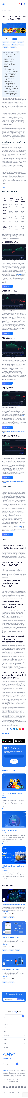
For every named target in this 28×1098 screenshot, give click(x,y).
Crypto (13, 42)
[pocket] (23, 729)
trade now (7, 534)
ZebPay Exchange (8, 1024)
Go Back (6, 733)
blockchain (5, 42)
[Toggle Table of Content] (17, 52)
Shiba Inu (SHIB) (10, 59)
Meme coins (6, 44)
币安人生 (13, 47)
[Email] (20, 729)
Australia (21, 4)
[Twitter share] (8, 729)
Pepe (22, 44)
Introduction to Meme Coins (10, 54)
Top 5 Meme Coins (8, 56)
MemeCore (14, 44)
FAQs (5, 68)
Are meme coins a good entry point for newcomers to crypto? (12, 88)
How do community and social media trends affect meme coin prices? (12, 93)
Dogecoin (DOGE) (10, 58)
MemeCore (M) (9, 61)
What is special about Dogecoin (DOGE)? (11, 74)
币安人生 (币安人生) (10, 64)
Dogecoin (20, 42)
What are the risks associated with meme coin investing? (11, 83)
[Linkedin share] (14, 729)
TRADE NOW (7, 286)
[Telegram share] (17, 729)
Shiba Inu (5, 47)
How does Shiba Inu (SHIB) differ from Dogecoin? (10, 78)
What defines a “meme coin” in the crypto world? (12, 70)
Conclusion (6, 66)
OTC (5, 1027)
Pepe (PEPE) (9, 63)
